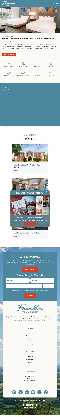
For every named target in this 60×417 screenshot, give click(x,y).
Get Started (30, 269)
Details (16, 170)
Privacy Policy (35, 290)
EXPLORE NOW (30, 224)
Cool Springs (11, 41)
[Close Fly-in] (47, 192)
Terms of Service (43, 290)
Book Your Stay (9, 54)
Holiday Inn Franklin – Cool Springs (26, 233)
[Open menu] (53, 3)
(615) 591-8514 (30, 385)
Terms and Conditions (38, 400)
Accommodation (10, 36)
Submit (30, 296)
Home (3, 36)
